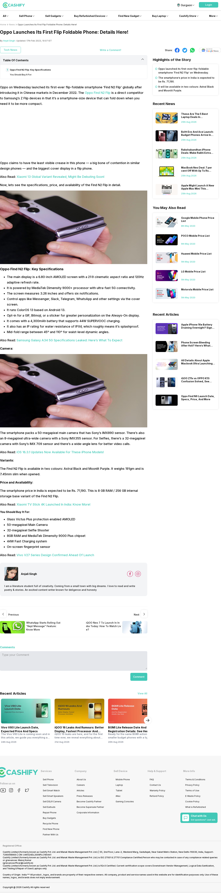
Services (46, 771)
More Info (189, 771)
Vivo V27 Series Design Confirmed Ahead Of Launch (55, 555)
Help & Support (157, 771)
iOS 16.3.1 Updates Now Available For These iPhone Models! (60, 452)
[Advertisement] (73, 133)
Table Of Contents (15, 60)
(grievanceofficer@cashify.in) (18, 863)
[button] (208, 5)
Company (81, 771)
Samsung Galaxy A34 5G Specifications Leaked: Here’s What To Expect (69, 340)
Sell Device (120, 771)
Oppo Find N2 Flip (97, 92)
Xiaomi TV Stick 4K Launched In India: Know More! (53, 504)
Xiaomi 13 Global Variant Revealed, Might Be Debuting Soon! (60, 176)
